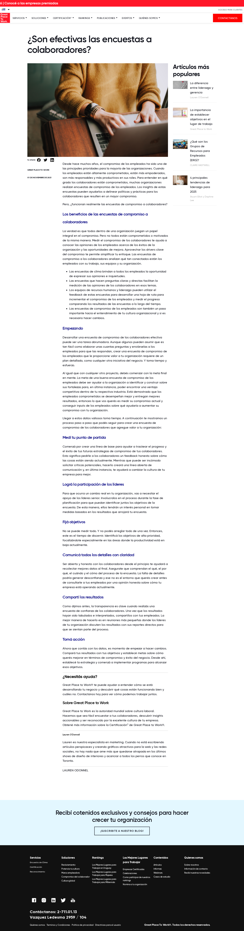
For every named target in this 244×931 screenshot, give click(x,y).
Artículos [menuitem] (158, 865)
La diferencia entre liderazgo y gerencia (201, 87)
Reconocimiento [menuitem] (37, 872)
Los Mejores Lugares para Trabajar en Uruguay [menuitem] (104, 866)
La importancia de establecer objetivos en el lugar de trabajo (201, 117)
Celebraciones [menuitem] (130, 873)
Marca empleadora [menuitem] (70, 873)
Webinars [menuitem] (158, 873)
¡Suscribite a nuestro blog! (122, 830)
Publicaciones (106, 18)
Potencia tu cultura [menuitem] (70, 869)
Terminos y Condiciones (58, 925)
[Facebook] (39, 160)
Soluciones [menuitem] (68, 857)
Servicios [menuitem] (35, 857)
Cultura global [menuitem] (68, 880)
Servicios (19, 18)
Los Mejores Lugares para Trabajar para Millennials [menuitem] (104, 880)
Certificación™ (62, 18)
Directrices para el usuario (108, 925)
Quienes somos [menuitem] (193, 857)
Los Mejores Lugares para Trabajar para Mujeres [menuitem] (104, 873)
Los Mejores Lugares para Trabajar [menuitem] (135, 860)
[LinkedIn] (52, 160)
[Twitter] (45, 160)
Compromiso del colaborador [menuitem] (75, 877)
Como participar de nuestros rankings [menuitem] (136, 879)
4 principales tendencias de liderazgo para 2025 (200, 184)
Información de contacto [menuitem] (196, 869)
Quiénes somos (148, 18)
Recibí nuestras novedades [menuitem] (197, 873)
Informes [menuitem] (158, 869)
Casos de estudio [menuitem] (162, 877)
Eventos (127, 18)
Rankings (84, 18)
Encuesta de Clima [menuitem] (39, 862)
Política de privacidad (82, 925)
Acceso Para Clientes (230, 10)
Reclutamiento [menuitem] (68, 865)
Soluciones (39, 18)
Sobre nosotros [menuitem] (191, 865)
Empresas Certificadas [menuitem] (133, 869)
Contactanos (86, 694)
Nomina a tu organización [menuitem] (135, 884)
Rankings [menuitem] (98, 857)
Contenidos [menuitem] (161, 857)
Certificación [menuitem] (36, 867)
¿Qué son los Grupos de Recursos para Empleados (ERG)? (200, 151)
